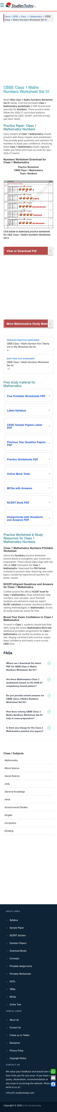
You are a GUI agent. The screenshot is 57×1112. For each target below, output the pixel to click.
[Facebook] (53, 1084)
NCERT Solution (18, 935)
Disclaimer (15, 1042)
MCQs (13, 996)
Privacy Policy (16, 1050)
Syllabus (14, 920)
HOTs (12, 981)
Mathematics (36, 16)
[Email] (53, 1078)
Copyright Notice (18, 1058)
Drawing (9, 830)
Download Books (18, 950)
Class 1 (24, 16)
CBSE (15, 16)
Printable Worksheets (20, 973)
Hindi (7, 799)
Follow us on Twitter (20, 1035)
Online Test (15, 1004)
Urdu (7, 783)
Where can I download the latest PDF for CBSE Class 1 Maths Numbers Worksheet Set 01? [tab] (23, 666)
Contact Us (15, 1027)
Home (7, 16)
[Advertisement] (28, 54)
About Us (14, 1019)
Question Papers (18, 943)
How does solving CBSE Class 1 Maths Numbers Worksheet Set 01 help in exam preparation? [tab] (24, 715)
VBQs (12, 989)
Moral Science (12, 768)
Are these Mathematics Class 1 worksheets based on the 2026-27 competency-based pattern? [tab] (24, 682)
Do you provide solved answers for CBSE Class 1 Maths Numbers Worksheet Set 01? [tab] (25, 698)
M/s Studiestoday (33, 1105)
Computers (10, 822)
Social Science (12, 775)
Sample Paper (17, 927)
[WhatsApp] (53, 1071)
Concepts (14, 958)
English (8, 815)
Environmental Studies (16, 807)
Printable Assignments (21, 966)
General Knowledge (15, 791)
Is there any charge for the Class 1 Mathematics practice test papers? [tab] (25, 729)
